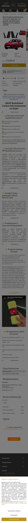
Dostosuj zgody (14, 515)
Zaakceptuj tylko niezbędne (14, 511)
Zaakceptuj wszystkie (14, 519)
